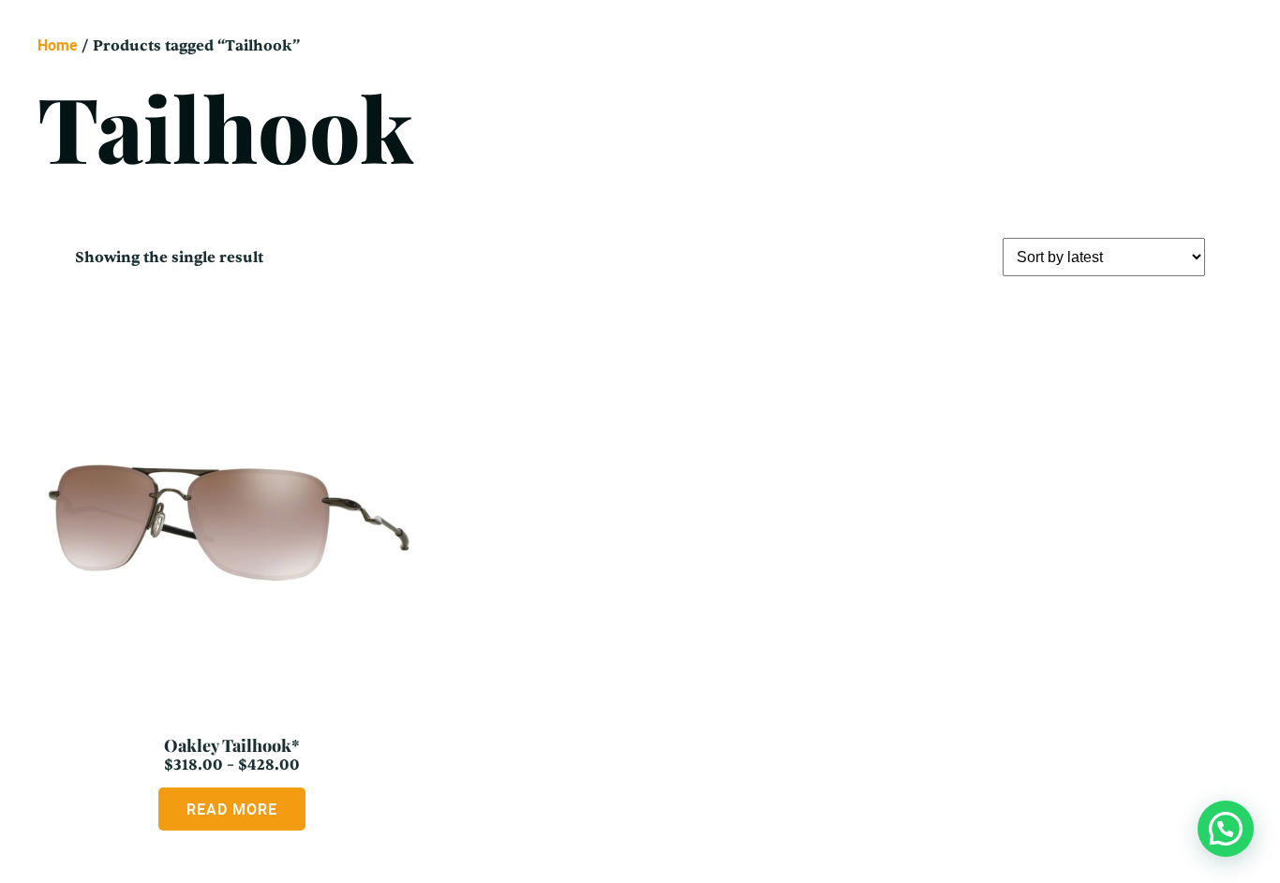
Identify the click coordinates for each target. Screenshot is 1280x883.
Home (57, 45)
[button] (1226, 829)
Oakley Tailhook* (232, 745)
